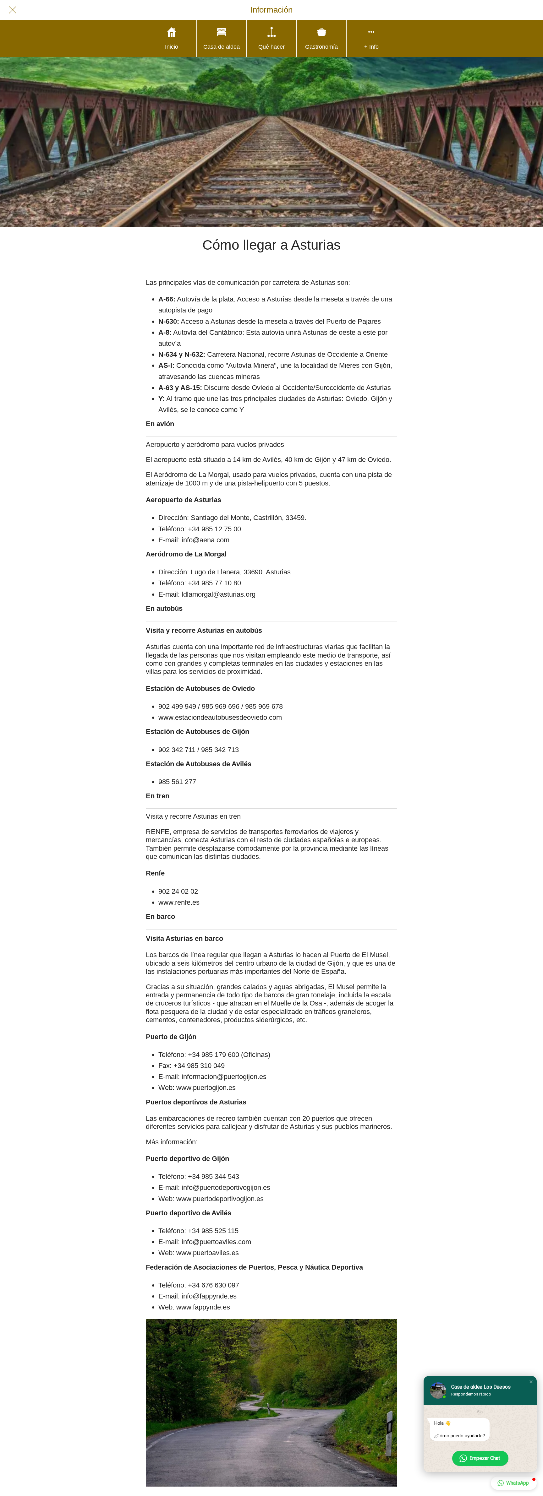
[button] (531, 1382)
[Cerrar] (12, 10)
